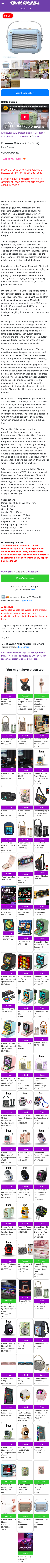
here (33, 589)
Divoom (39, 132)
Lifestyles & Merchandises (16, 132)
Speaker (24, 136)
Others (35, 136)
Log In (22, 8)
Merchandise (8, 136)
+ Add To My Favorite (13, 158)
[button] (31, 8)
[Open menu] (3, 3)
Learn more (26, 600)
